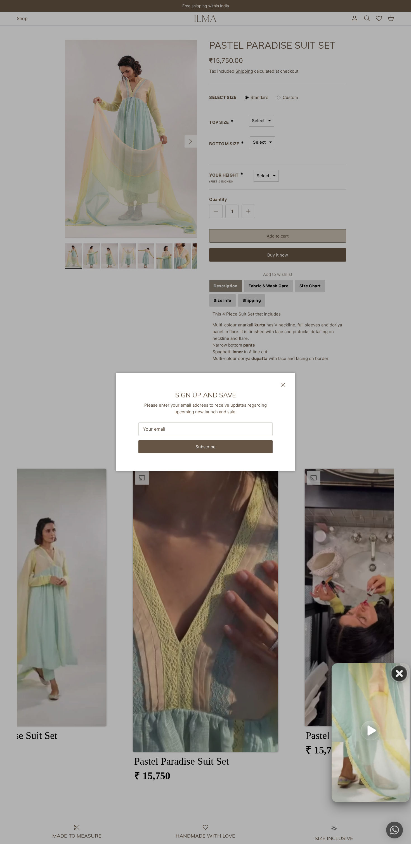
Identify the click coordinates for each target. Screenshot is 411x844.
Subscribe (205, 446)
